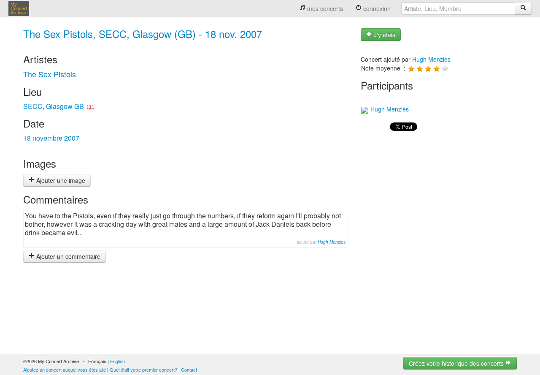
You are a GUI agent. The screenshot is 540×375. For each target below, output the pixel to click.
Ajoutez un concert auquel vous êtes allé (64, 369)
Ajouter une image (60, 180)
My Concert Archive (19, 8)
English (117, 361)
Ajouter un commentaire (67, 256)
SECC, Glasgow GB (53, 106)
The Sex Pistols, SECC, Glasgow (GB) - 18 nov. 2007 (142, 33)
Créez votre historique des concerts (457, 363)
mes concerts (324, 8)
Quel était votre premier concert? (143, 369)
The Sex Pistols (49, 73)
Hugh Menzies (332, 242)
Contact (189, 369)
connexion (376, 8)
